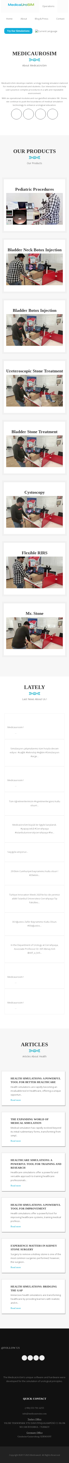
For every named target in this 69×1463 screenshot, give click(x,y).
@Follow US (10, 1347)
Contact (60, 18)
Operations (48, 6)
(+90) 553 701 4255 (34, 1408)
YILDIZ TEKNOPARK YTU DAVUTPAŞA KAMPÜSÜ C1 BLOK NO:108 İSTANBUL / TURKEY (34, 1423)
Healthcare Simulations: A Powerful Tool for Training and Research (36, 1164)
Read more (16, 1100)
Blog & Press (41, 18)
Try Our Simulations (18, 30)
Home (9, 18)
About (23, 18)
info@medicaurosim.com (34, 1413)
